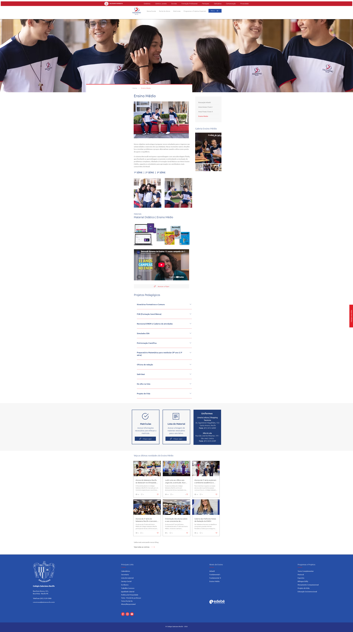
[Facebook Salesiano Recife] (123, 614)
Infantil (212, 571)
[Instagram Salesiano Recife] (127, 614)
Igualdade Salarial (127, 591)
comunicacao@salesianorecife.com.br (44, 602)
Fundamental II (215, 578)
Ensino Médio (214, 581)
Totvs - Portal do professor (131, 598)
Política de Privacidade (129, 595)
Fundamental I (214, 574)
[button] (164, 11)
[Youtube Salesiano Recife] (132, 614)
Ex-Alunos (125, 585)
